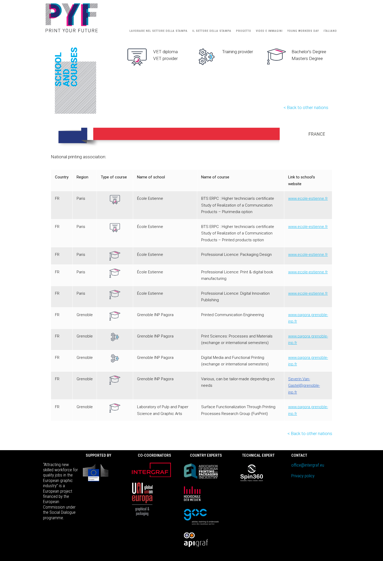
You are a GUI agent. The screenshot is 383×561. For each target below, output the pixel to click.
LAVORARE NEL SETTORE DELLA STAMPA (158, 31)
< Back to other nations (305, 107)
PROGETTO (243, 31)
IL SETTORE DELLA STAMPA (211, 31)
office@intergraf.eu (307, 465)
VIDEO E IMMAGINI (269, 31)
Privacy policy (302, 475)
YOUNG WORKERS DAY (303, 31)
